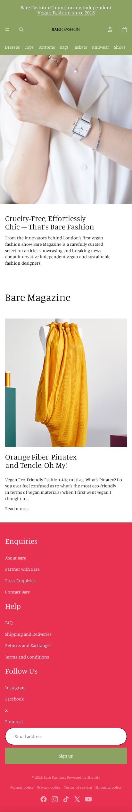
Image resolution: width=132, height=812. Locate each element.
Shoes (120, 47)
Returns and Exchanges (28, 645)
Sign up (66, 755)
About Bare (15, 557)
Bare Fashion (54, 777)
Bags (64, 47)
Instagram (15, 687)
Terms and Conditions (27, 656)
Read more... (17, 508)
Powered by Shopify (83, 777)
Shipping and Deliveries (28, 634)
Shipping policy (108, 787)
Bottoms (46, 47)
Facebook (14, 698)
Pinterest (14, 721)
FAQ (8, 622)
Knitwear (100, 47)
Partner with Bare (22, 569)
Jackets (80, 47)
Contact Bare (17, 591)
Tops (29, 47)
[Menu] (7, 29)
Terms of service (78, 787)
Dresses (12, 47)
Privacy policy (49, 787)
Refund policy (22, 787)
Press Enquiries (20, 580)
